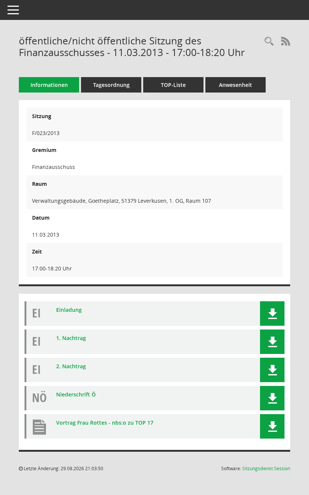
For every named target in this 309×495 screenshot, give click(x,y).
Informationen (49, 84)
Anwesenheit (235, 84)
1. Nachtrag (71, 338)
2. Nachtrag (71, 366)
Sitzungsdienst (266, 468)
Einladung (69, 309)
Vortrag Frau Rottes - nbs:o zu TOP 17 (104, 422)
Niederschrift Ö (76, 394)
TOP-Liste (173, 84)
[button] (272, 313)
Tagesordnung (111, 84)
